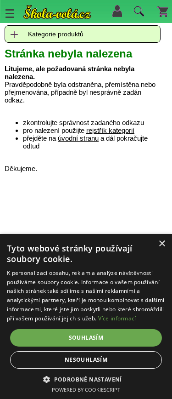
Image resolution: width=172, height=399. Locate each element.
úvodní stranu (78, 138)
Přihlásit (117, 11)
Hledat (137, 13)
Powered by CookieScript (86, 389)
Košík (163, 11)
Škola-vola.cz (57, 13)
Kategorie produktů (55, 34)
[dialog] (86, 316)
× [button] (161, 243)
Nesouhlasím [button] (86, 360)
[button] (86, 379)
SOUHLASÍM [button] (86, 338)
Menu (9, 13)
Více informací (117, 318)
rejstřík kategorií (110, 130)
